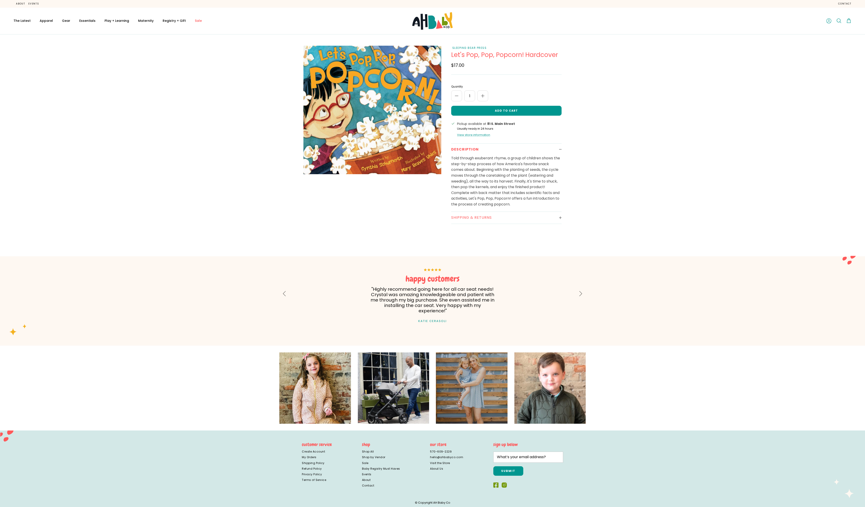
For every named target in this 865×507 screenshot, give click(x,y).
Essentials (87, 20)
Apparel (46, 20)
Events (33, 3)
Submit (508, 471)
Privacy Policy (312, 474)
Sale (198, 20)
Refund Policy (312, 469)
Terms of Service (314, 480)
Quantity (457, 86)
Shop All (368, 451)
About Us (436, 469)
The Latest (22, 20)
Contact (844, 3)
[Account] (829, 21)
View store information (473, 135)
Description (465, 149)
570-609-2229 (441, 451)
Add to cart (506, 111)
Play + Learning (117, 20)
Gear (66, 20)
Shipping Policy (313, 463)
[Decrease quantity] (456, 95)
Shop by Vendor (373, 457)
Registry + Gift (174, 20)
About (20, 3)
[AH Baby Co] (432, 21)
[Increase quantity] (482, 95)
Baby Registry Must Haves (381, 469)
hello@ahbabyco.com (446, 457)
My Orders (309, 457)
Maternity (146, 20)
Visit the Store (440, 463)
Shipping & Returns (471, 217)
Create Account (313, 451)
